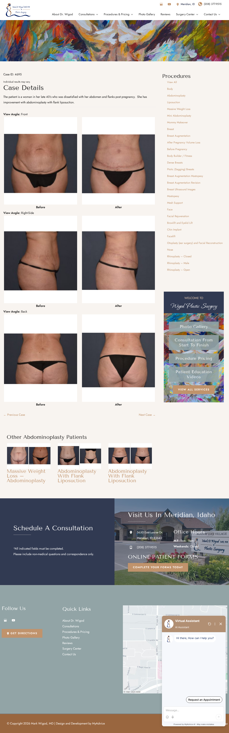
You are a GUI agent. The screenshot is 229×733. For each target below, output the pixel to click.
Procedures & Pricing (75, 632)
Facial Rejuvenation (178, 216)
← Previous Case (14, 415)
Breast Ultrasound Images (181, 189)
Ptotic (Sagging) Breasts (180, 169)
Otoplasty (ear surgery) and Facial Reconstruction (195, 243)
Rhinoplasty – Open (178, 270)
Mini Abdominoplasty (179, 116)
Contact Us (69, 654)
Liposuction (173, 102)
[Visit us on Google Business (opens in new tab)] (161, 4)
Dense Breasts (175, 162)
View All (172, 82)
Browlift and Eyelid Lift (180, 223)
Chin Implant (174, 229)
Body (170, 89)
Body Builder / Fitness (179, 156)
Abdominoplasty (176, 95)
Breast (170, 129)
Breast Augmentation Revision (183, 183)
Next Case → (147, 415)
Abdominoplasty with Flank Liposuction (77, 476)
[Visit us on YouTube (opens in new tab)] (169, 4)
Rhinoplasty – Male (178, 263)
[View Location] (178, 4)
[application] (96, 14)
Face (170, 209)
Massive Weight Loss (178, 109)
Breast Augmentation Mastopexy (185, 176)
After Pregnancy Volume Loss (183, 142)
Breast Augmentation (178, 136)
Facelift (171, 236)
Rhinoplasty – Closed (179, 256)
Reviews (67, 643)
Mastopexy (173, 196)
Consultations (70, 626)
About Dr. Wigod (73, 620)
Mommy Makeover (177, 122)
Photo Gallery (71, 637)
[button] (194, 327)
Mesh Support (175, 203)
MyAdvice (98, 723)
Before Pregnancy (177, 149)
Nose (170, 250)
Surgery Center (71, 648)
